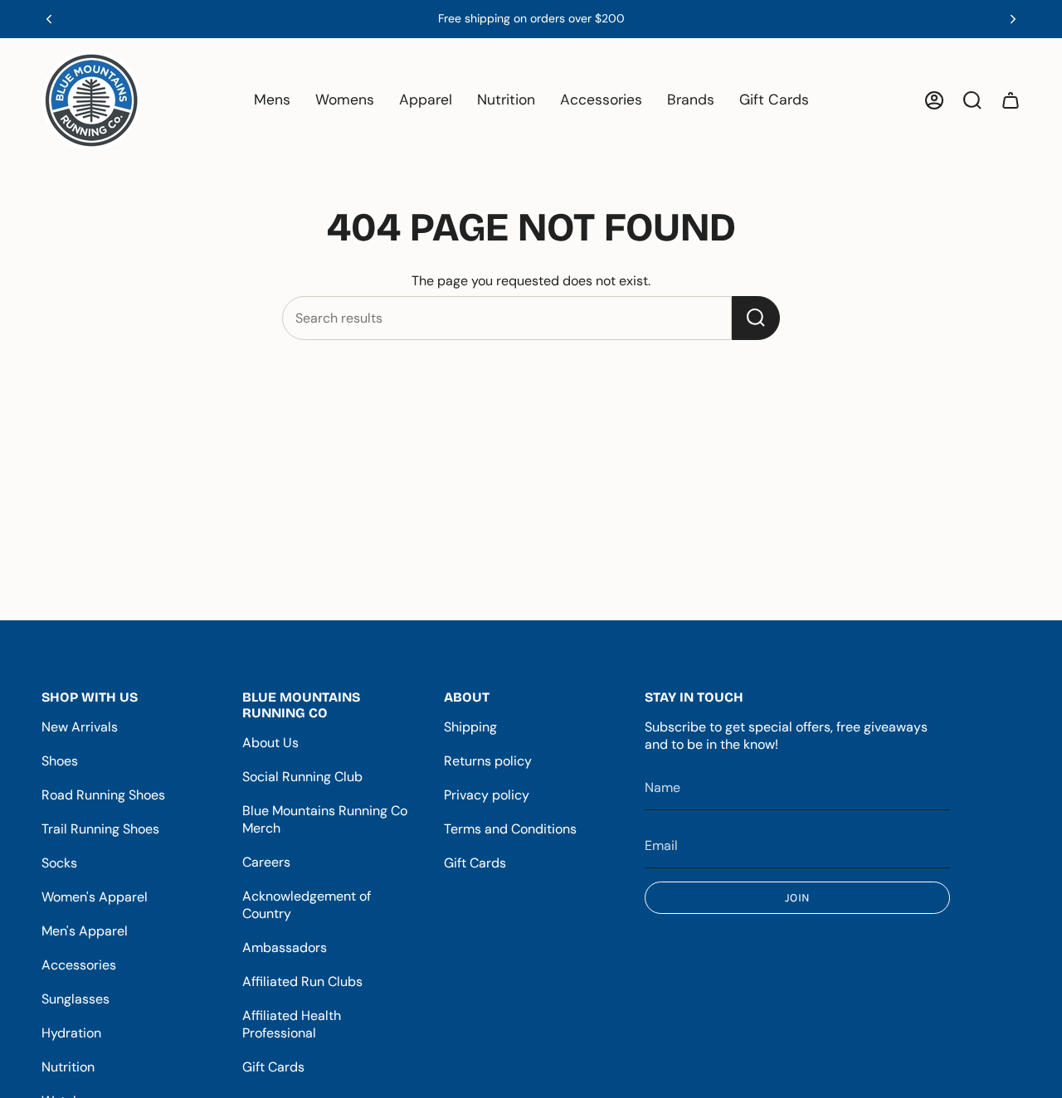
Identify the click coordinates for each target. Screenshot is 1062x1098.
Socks (59, 863)
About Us (270, 742)
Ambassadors (284, 947)
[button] (272, 100)
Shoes (59, 761)
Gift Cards (273, 1067)
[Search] (756, 318)
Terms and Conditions (510, 829)
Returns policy (488, 761)
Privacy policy (486, 795)
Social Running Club (302, 776)
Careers (266, 862)
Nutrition (68, 1067)
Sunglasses (75, 999)
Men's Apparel (84, 931)
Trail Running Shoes (100, 829)
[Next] (1013, 19)
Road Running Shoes (103, 795)
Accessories (78, 965)
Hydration (71, 1033)
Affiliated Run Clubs (302, 981)
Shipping (470, 727)
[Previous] (48, 19)
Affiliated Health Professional (291, 1024)
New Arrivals (79, 727)
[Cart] (1010, 100)
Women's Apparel (94, 897)
